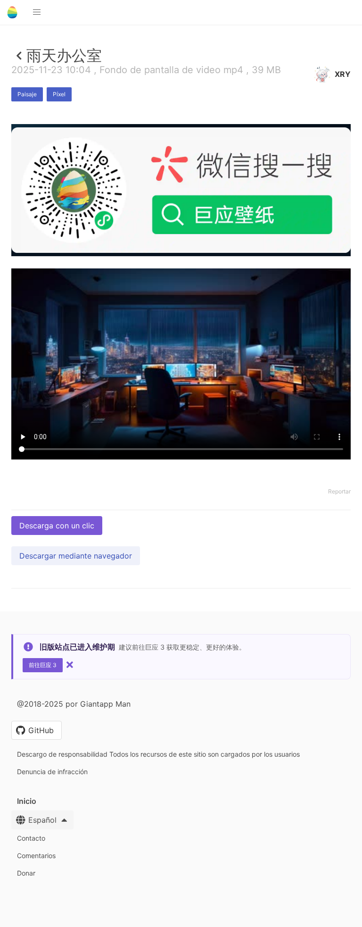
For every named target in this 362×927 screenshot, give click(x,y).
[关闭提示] (69, 664)
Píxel (59, 94)
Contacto (31, 838)
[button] (37, 12)
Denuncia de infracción (52, 772)
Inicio (26, 801)
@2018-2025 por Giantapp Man (74, 704)
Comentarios (36, 856)
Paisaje (27, 94)
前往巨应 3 (43, 664)
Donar (26, 873)
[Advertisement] (181, 325)
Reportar (339, 491)
